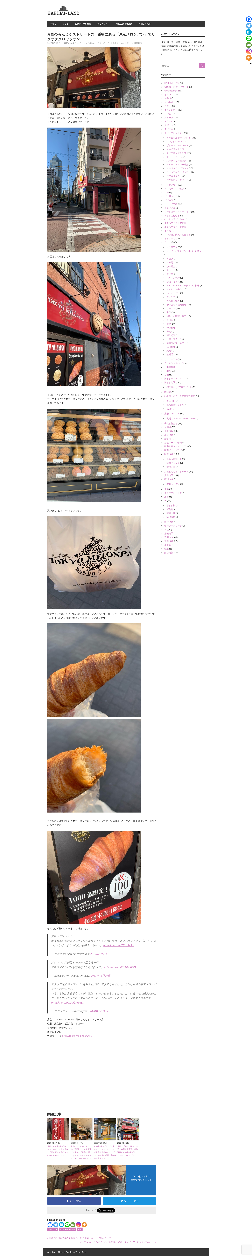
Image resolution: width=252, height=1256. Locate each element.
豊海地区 (168, 540)
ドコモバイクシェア (174, 188)
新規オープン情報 (83, 23)
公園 (166, 374)
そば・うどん (173, 281)
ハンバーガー (173, 293)
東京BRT (171, 400)
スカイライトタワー (176, 149)
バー (166, 192)
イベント (168, 94)
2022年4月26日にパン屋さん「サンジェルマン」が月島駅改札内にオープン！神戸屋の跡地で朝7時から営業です (105, 1152)
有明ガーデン (173, 484)
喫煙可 (167, 392)
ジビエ (170, 273)
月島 (80, 1229)
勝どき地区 (169, 382)
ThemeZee (81, 1252)
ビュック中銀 (170, 203)
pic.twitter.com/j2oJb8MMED (67, 1002)
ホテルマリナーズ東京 (175, 226)
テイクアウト (170, 184)
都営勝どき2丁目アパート (179, 387)
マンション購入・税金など (177, 234)
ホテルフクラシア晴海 (175, 223)
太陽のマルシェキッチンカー (181, 418)
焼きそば (171, 335)
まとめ (167, 230)
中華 (169, 312)
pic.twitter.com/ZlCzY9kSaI (118, 945)
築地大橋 (171, 516)
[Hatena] (61, 1224)
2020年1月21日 (99, 1011)
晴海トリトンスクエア (175, 446)
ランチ (66, 23)
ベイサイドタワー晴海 (177, 164)
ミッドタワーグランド (177, 168)
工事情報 (168, 430)
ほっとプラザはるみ (174, 219)
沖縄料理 (171, 327)
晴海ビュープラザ (173, 450)
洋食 (169, 331)
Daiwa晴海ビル (174, 458)
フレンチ (171, 297)
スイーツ (81, 43)
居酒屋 (167, 427)
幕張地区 (168, 434)
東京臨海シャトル (175, 404)
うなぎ (170, 258)
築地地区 (168, 533)
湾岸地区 (168, 521)
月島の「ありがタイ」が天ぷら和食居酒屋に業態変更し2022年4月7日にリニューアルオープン (128, 1151)
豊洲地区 (168, 537)
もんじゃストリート (67, 1229)
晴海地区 (168, 454)
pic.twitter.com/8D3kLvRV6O (119, 967)
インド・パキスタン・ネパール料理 (184, 251)
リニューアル (170, 359)
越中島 (167, 544)
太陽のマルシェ (172, 413)
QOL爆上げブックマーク (176, 86)
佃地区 (167, 370)
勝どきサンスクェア (174, 378)
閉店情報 (168, 552)
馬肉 (169, 350)
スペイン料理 (173, 277)
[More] (84, 1224)
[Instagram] (78, 1224)
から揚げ (171, 266)
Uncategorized (171, 90)
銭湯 (166, 548)
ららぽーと (169, 238)
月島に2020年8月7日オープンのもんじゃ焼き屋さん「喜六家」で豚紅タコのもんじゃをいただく (58, 1151)
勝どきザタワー (174, 176)
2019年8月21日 (99, 954)
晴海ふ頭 (171, 466)
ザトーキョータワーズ (177, 145)
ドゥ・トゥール (174, 156)
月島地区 (138, 43)
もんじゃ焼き (173, 300)
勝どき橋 (171, 505)
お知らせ (168, 102)
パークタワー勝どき (176, 160)
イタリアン (172, 247)
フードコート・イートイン (177, 211)
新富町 (167, 438)
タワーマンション (173, 132)
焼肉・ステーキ (174, 339)
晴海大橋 (171, 513)
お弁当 (167, 98)
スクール (168, 121)
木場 (166, 489)
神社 (166, 529)
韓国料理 (171, 346)
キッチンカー (103, 23)
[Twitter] (55, 1224)
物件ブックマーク (173, 525)
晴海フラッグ (173, 462)
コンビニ (168, 113)
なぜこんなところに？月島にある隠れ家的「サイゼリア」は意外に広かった (117, 1242)
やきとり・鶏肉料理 (176, 304)
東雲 (166, 496)
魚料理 (170, 354)
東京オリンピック (173, 492)
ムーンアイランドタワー (179, 172)
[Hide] (251, 63)
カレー (170, 270)
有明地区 (168, 479)
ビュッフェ (169, 207)
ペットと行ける (172, 215)
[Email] (72, 1224)
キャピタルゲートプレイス (180, 137)
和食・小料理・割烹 (176, 316)
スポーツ (168, 125)
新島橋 (170, 509)
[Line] (67, 1224)
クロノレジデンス (175, 141)
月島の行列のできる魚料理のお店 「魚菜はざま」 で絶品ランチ (80, 1238)
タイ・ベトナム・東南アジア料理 (183, 285)
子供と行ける (103, 43)
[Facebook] (50, 1224)
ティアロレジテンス (176, 152)
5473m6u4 (69, 43)
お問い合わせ (145, 23)
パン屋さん (91, 43)
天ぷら (170, 319)
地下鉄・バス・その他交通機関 (179, 395)
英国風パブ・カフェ (176, 342)
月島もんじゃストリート (122, 43)
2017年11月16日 (100, 975)
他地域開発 (169, 367)
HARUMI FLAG (171, 82)
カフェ (53, 23)
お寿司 (170, 262)
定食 (169, 323)
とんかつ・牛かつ (175, 289)
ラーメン (171, 308)
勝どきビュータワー (176, 179)
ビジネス (168, 200)
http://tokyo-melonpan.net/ (77, 1035)
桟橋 (169, 408)
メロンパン (52, 1229)
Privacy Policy (124, 23)
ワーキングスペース (174, 363)
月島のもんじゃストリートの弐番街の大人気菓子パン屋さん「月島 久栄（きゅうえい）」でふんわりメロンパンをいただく (81, 1154)
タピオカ (168, 128)
